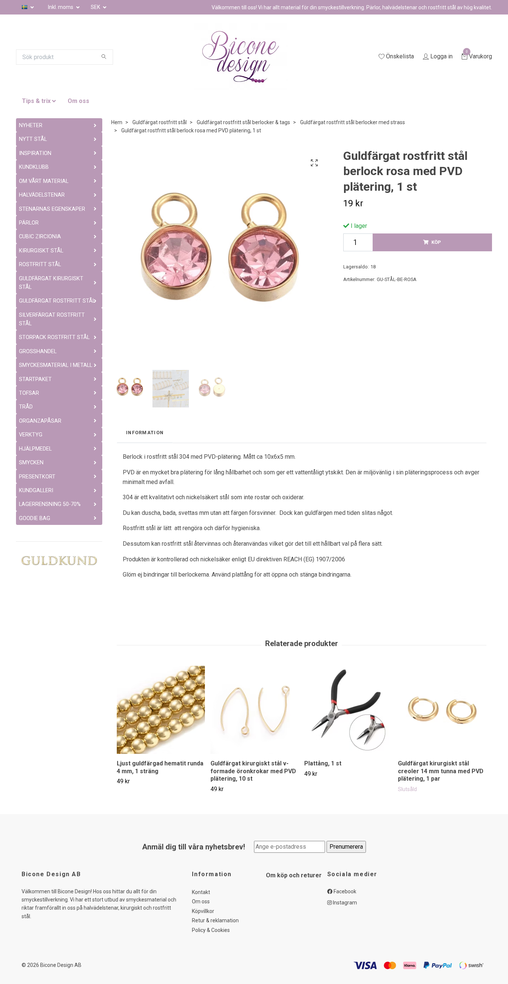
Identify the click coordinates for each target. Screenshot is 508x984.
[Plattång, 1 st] (348, 710)
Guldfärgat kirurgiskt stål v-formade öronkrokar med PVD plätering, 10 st (253, 771)
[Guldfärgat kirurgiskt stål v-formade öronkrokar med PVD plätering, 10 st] (254, 710)
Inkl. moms (61, 7)
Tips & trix (36, 100)
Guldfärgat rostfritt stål (159, 122)
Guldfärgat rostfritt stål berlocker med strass (352, 122)
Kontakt (201, 892)
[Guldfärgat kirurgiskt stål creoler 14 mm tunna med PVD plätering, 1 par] (442, 710)
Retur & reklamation (215, 920)
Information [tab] (145, 432)
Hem (116, 122)
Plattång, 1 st (322, 763)
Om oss (78, 100)
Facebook (344, 891)
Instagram (344, 903)
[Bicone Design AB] (249, 56)
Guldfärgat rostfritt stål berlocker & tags (243, 122)
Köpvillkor (203, 911)
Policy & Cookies (211, 930)
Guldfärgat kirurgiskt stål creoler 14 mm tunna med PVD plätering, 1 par (440, 771)
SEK (96, 7)
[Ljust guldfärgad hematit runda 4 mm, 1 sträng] (161, 710)
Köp (436, 242)
